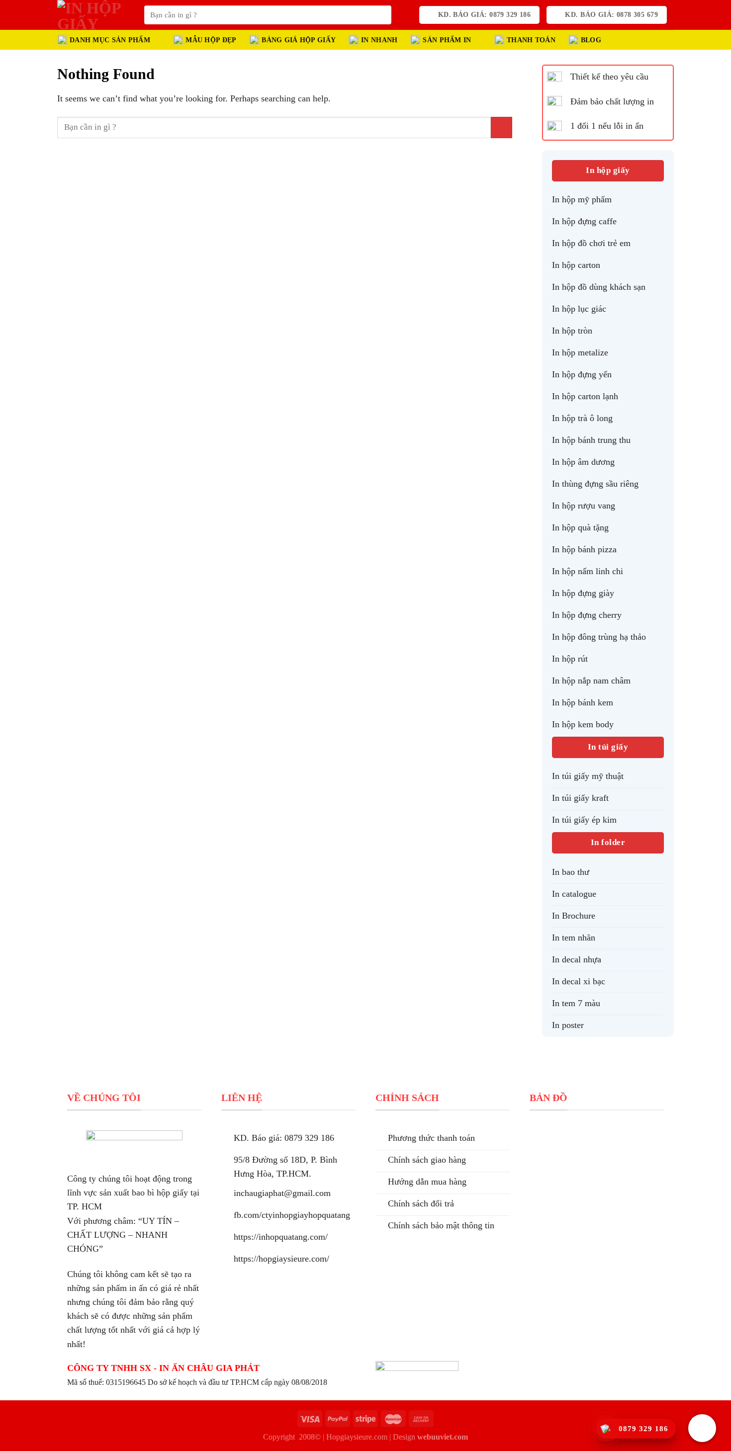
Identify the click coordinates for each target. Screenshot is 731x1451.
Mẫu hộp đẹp (210, 40)
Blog (591, 40)
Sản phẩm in (447, 40)
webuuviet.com (442, 1437)
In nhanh (379, 40)
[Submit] (381, 15)
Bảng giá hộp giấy (299, 40)
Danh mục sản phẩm (110, 40)
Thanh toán (531, 40)
